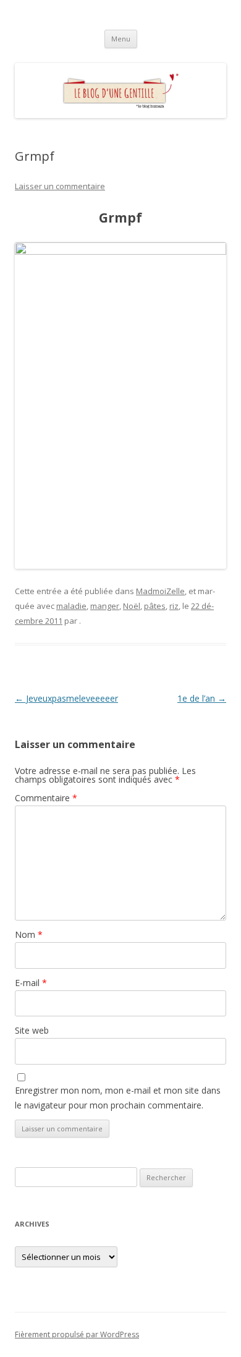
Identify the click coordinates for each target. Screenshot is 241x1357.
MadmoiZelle (160, 591)
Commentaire (46, 798)
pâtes (155, 605)
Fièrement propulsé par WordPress (77, 1334)
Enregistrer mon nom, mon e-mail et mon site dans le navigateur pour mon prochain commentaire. (118, 1097)
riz (174, 605)
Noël (131, 605)
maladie (71, 605)
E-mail (31, 983)
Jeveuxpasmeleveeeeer (66, 698)
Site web (32, 1030)
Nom (29, 934)
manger (104, 605)
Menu (120, 38)
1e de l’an (201, 698)
